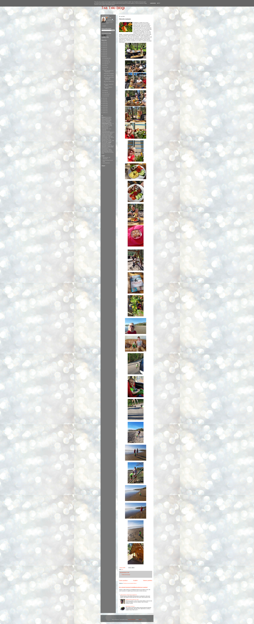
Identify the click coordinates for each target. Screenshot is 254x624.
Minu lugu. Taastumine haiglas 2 (108, 85)
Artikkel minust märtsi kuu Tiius (132, 599)
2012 (104, 107)
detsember (106, 58)
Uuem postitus (123, 580)
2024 (104, 45)
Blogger (140, 619)
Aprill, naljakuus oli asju (109, 75)
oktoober (106, 60)
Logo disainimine (106, 162)
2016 (104, 100)
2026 (104, 42)
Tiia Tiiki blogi (113, 7)
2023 (104, 47)
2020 (104, 53)
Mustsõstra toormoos (130, 606)
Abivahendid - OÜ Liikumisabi (106, 158)
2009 (104, 112)
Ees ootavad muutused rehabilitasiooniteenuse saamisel (133, 587)
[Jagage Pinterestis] (133, 567)
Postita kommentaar (126, 574)
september (106, 61)
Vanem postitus (147, 580)
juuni (105, 67)
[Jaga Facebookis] (132, 567)
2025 (104, 44)
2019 (104, 54)
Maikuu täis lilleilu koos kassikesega (108, 71)
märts (105, 92)
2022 (104, 49)
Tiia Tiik (109, 17)
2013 (104, 105)
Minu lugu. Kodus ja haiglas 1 (108, 88)
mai (105, 69)
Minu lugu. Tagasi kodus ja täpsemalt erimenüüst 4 (109, 78)
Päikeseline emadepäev (109, 73)
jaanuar (106, 95)
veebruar (106, 94)
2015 (104, 101)
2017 (104, 98)
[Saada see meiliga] (128, 567)
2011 (104, 109)
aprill (105, 90)
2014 (104, 103)
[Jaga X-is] (131, 567)
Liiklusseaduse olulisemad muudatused (128, 594)
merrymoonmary (131, 619)
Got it (158, 3)
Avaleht (135, 580)
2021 (104, 51)
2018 (104, 56)
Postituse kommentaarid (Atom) (129, 583)
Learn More (153, 3)
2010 (104, 110)
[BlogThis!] (130, 567)
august (105, 63)
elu (122, 569)
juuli (105, 65)
